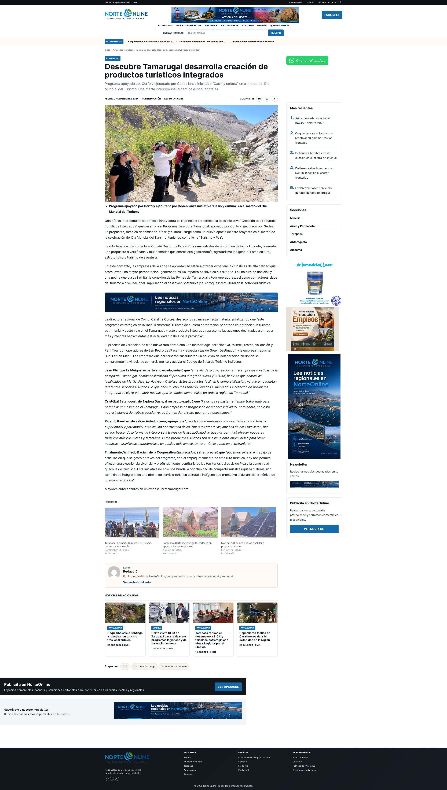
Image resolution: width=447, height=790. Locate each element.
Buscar (276, 33)
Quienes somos (295, 2)
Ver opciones (228, 686)
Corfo (125, 666)
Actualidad (165, 25)
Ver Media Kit (314, 529)
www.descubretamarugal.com (166, 489)
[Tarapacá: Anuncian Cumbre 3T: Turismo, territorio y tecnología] (132, 522)
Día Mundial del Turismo (174, 666)
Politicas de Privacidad (304, 766)
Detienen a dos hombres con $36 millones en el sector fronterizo (237, 41)
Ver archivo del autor (137, 582)
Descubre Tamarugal (144, 666)
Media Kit (321, 2)
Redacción (154, 98)
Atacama (248, 25)
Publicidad (243, 770)
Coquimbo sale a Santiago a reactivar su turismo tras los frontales (135, 41)
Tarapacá (211, 25)
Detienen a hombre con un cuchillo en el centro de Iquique (186, 41)
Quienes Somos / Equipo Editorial (254, 757)
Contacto (309, 2)
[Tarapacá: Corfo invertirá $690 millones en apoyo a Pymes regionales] (190, 522)
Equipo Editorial (300, 757)
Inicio (107, 50)
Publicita (331, 15)
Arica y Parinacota (189, 25)
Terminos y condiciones (304, 770)
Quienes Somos (279, 25)
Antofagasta (230, 25)
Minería (262, 25)
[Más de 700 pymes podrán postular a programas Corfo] (248, 522)
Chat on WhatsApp (310, 60)
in (259, 98)
